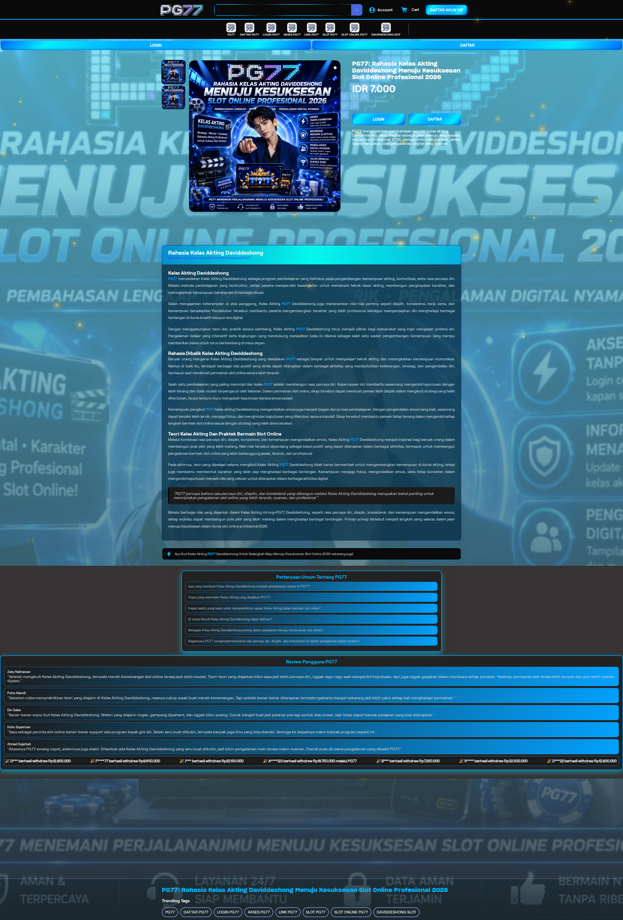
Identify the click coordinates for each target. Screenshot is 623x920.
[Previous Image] (193, 137)
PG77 (357, 131)
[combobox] (283, 10)
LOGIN (156, 45)
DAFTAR (467, 45)
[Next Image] (336, 137)
